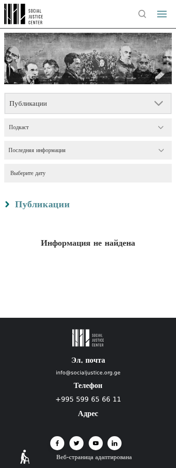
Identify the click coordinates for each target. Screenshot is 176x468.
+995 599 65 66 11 (88, 399)
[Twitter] (76, 443)
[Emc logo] (24, 21)
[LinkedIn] (114, 443)
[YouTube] (96, 443)
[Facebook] (57, 443)
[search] (142, 14)
